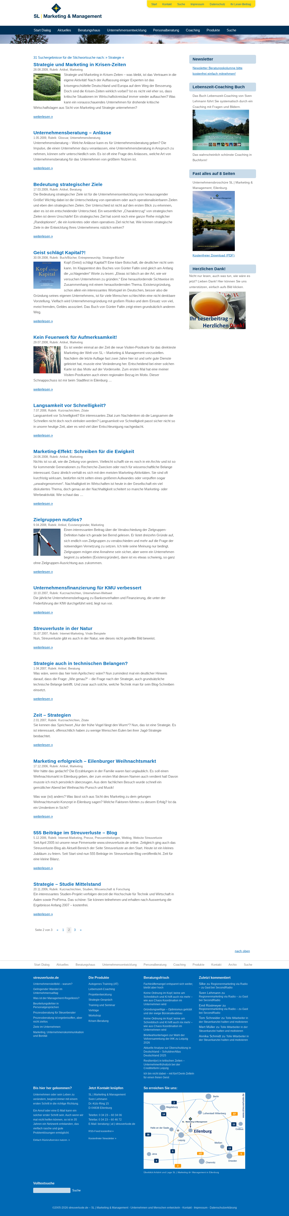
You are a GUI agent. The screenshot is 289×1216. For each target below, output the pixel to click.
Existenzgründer (78, 525)
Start (154, 4)
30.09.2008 (40, 257)
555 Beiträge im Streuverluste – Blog (75, 832)
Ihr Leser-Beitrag (241, 4)
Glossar (63, 138)
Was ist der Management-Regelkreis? (56, 998)
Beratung (76, 189)
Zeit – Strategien (52, 715)
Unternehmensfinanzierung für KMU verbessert (87, 587)
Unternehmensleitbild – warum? (52, 984)
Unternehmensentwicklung (126, 30)
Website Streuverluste (147, 837)
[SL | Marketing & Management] (69, 13)
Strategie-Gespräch (100, 999)
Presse (88, 837)
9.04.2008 (39, 525)
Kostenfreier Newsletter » (102, 1138)
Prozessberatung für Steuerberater (54, 1012)
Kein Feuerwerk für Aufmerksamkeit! (75, 337)
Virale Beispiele (95, 633)
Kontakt (167, 4)
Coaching (193, 30)
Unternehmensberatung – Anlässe (72, 132)
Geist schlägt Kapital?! (59, 252)
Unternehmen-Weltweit (97, 593)
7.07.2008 (39, 410)
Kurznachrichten (68, 410)
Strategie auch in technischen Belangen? (80, 663)
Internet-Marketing (72, 633)
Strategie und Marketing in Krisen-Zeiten (79, 64)
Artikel (64, 69)
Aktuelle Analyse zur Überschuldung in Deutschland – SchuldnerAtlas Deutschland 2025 (167, 1051)
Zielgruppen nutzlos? (57, 519)
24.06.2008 (40, 456)
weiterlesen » (43, 117)
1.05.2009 (39, 138)
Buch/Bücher (68, 257)
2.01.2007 (39, 720)
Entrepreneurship (89, 257)
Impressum (197, 4)
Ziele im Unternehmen (47, 1026)
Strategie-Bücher (113, 257)
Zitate (85, 410)
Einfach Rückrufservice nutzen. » (51, 1140)
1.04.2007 (39, 668)
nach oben (242, 951)
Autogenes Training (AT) (103, 984)
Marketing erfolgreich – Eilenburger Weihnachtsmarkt (94, 761)
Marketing (76, 69)
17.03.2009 (40, 189)
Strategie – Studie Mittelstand (67, 884)
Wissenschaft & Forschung (112, 889)
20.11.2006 (40, 889)
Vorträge (94, 1010)
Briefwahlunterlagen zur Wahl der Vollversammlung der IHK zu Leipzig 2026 (166, 1039)
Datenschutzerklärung (223, 1207)
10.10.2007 (40, 593)
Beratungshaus (89, 30)
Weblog (126, 837)
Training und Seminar (102, 1005)
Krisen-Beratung (99, 1021)
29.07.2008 (40, 342)
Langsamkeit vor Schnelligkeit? (69, 405)
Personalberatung (166, 30)
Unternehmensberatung (85, 138)
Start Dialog (42, 30)
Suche (181, 4)
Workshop (95, 1015)
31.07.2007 (40, 633)
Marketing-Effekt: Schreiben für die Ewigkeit (83, 451)
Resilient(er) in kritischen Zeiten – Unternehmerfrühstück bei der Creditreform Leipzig (164, 1064)
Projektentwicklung (100, 994)
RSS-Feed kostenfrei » (101, 1131)
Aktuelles (64, 30)
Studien (88, 889)
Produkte (213, 30)
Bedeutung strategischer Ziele (68, 184)
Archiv (232, 964)
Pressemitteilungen (107, 837)
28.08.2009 (40, 69)
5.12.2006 (39, 837)
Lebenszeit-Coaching (102, 989)
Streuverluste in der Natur (62, 628)
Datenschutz (217, 4)
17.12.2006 (40, 766)
